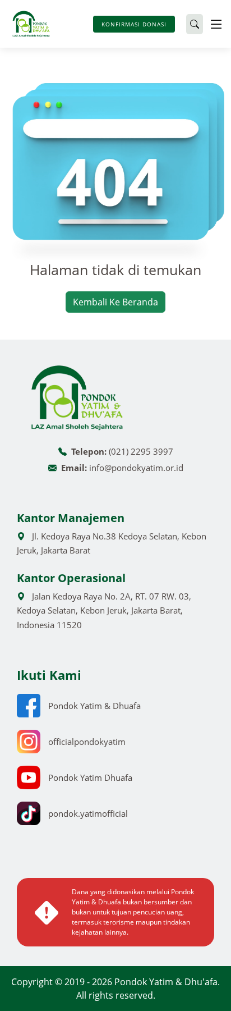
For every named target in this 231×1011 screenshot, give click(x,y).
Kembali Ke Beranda (115, 302)
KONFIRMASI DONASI (134, 24)
